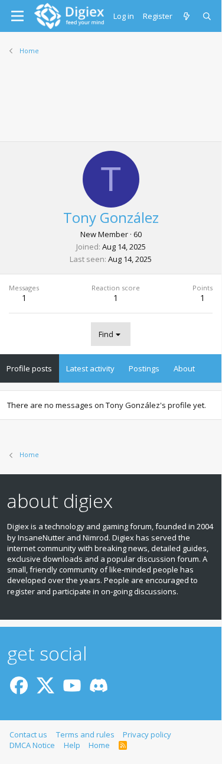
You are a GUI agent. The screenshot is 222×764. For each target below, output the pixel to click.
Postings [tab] (144, 368)
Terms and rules (85, 734)
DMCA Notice (32, 745)
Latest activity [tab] (90, 368)
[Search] (207, 16)
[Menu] (17, 16)
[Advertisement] (110, 105)
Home (99, 745)
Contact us (28, 734)
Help (72, 745)
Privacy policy (147, 734)
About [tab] (184, 368)
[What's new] (187, 16)
